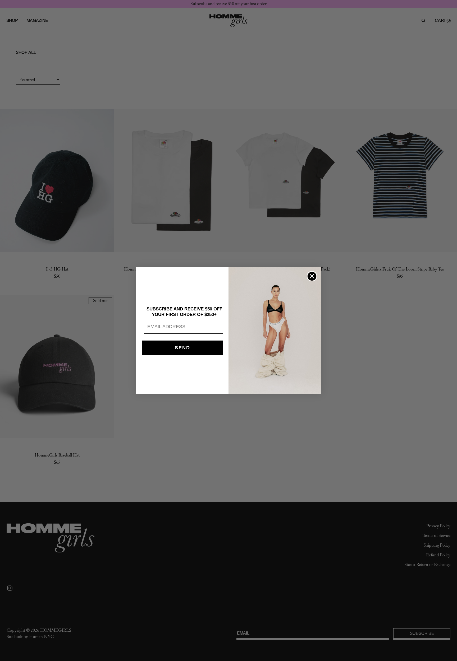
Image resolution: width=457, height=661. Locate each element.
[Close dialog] (312, 276)
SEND (182, 347)
